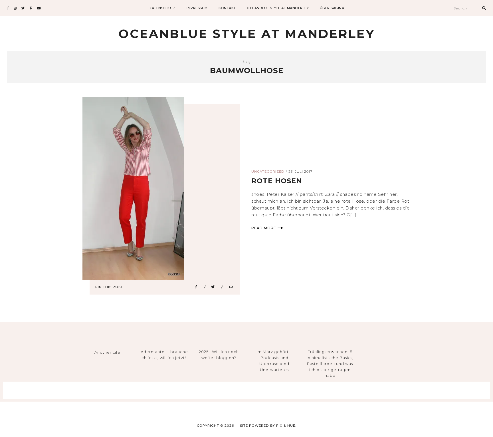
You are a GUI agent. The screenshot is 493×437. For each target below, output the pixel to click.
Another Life (107, 352)
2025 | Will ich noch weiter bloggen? (219, 354)
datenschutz (162, 8)
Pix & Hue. (286, 426)
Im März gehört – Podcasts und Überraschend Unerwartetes (274, 360)
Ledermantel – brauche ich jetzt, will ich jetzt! (163, 354)
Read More (263, 228)
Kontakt (227, 8)
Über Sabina (332, 8)
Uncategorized (267, 172)
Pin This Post (109, 287)
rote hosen (276, 181)
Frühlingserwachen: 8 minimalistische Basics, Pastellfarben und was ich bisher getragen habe (329, 363)
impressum (197, 8)
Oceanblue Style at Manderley (278, 8)
